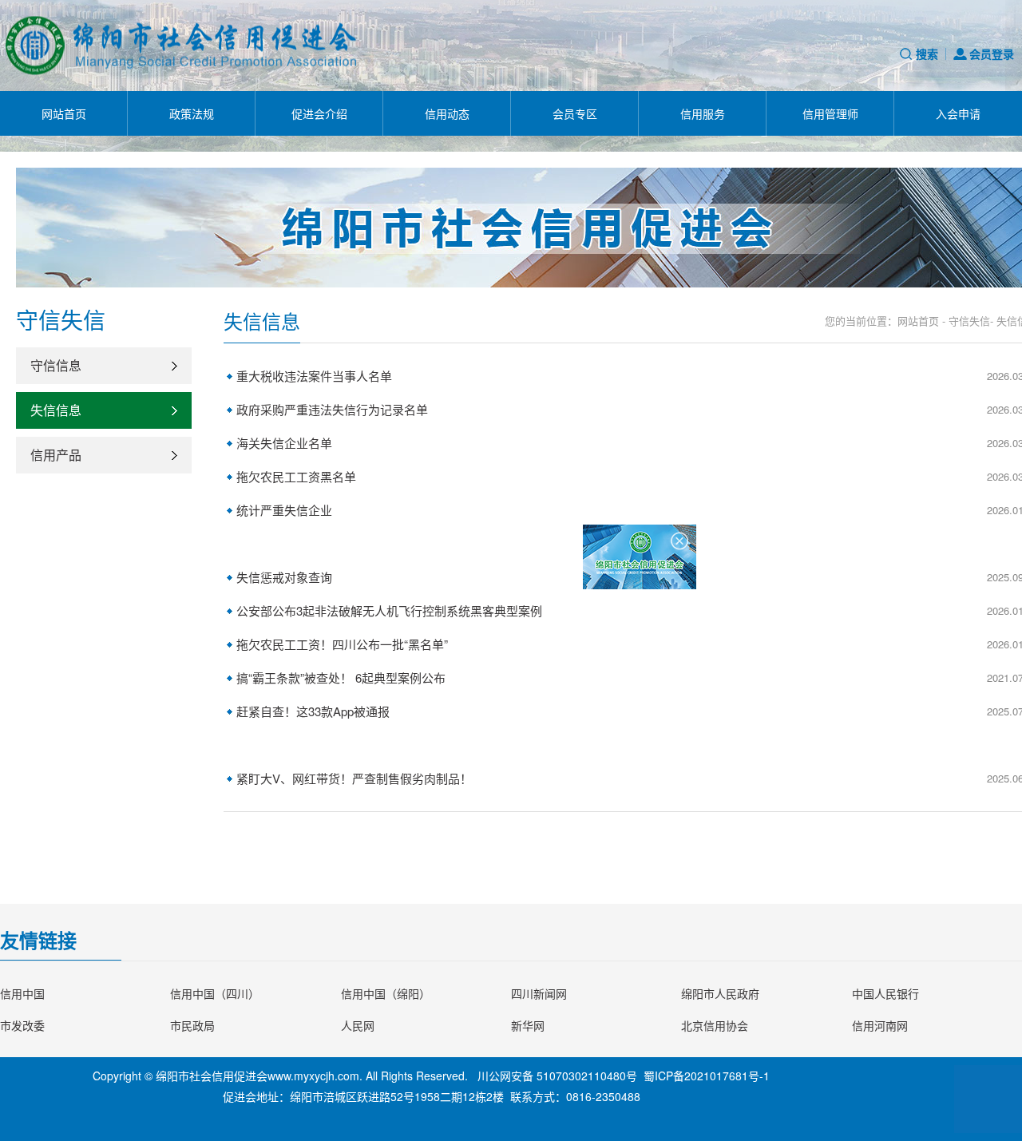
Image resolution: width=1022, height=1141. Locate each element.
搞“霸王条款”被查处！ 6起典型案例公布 (341, 677)
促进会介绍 (319, 113)
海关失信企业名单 (284, 442)
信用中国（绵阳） (385, 993)
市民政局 (192, 1025)
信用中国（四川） (214, 993)
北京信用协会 (714, 1025)
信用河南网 (880, 1025)
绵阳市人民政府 (720, 993)
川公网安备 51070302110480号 (557, 1076)
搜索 (927, 53)
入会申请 (958, 113)
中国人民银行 (885, 993)
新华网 (528, 1025)
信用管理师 (830, 113)
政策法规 (191, 113)
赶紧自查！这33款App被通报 (313, 711)
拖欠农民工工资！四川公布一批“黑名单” (342, 644)
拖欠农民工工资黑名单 (296, 476)
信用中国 (22, 993)
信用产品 (55, 455)
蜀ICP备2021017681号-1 (707, 1076)
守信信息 (55, 365)
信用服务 (702, 113)
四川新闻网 (539, 993)
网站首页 (64, 113)
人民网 (357, 1025)
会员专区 (575, 113)
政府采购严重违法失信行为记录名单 (332, 409)
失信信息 (55, 410)
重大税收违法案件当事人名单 (314, 375)
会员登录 (991, 53)
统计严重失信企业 (284, 509)
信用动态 (447, 113)
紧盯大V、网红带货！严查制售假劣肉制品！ (354, 778)
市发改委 (22, 1025)
